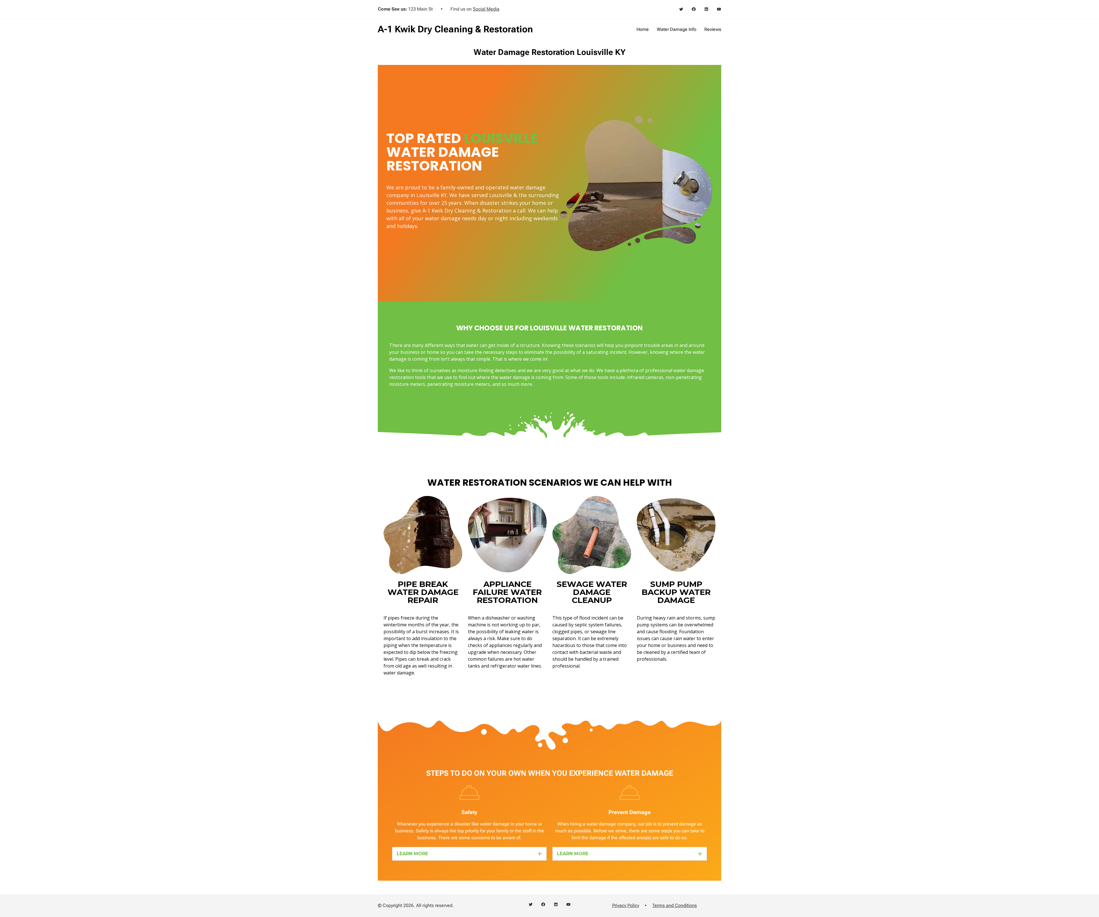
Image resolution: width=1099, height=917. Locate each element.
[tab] (469, 853)
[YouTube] (719, 9)
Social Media (486, 9)
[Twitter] (681, 9)
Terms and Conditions (674, 905)
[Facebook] (693, 9)
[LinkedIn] (706, 9)
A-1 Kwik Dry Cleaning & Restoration (455, 29)
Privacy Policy (625, 905)
